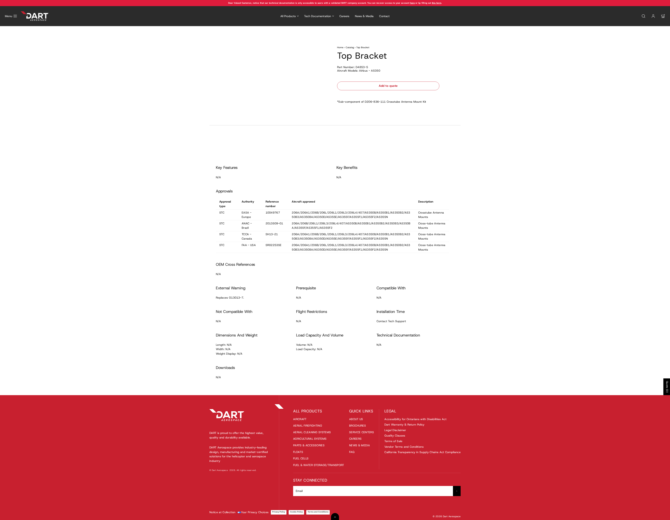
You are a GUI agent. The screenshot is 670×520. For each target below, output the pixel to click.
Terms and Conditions (318, 512)
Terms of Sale (393, 441)
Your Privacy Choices (255, 512)
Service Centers (361, 432)
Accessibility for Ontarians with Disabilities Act (415, 419)
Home (340, 47)
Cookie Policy (296, 512)
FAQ (352, 452)
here (412, 3)
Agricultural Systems (309, 439)
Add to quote (388, 86)
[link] (653, 16)
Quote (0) (667, 387)
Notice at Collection (222, 512)
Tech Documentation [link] (317, 16)
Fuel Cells (300, 458)
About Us (356, 419)
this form (436, 3)
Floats (298, 452)
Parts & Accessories (309, 445)
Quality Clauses (394, 435)
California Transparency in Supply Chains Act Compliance (422, 452)
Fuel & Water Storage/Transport (318, 465)
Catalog (350, 47)
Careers (344, 16)
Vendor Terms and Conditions (404, 447)
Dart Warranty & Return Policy (404, 424)
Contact (384, 16)
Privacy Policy (278, 512)
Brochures (357, 425)
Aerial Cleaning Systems (312, 432)
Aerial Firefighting (307, 425)
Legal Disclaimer (395, 430)
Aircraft (300, 419)
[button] (11, 16)
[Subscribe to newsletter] (457, 491)
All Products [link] (288, 16)
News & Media (364, 16)
